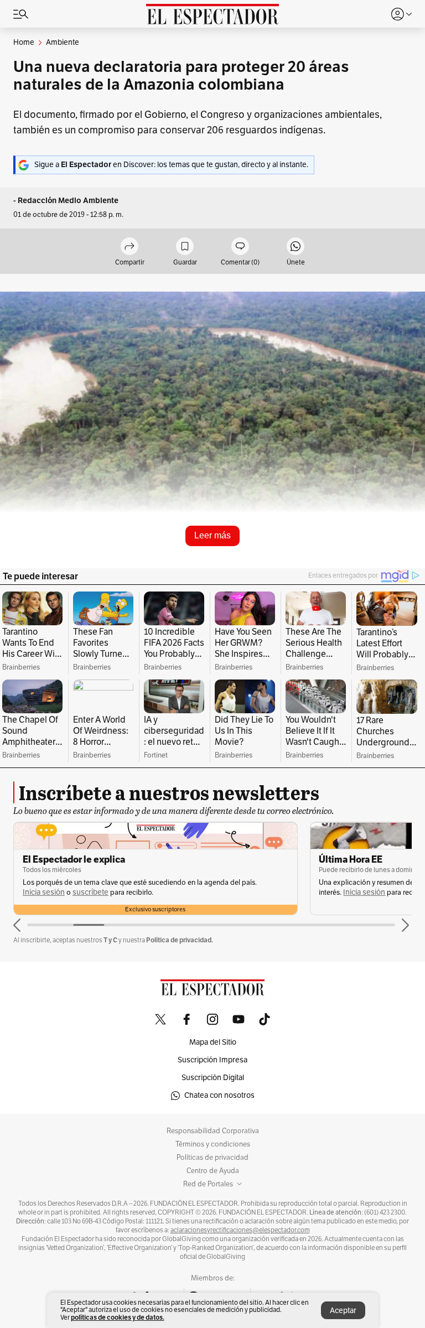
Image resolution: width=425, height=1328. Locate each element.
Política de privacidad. (179, 940)
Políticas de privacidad (212, 1157)
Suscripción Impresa (212, 1060)
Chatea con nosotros (219, 1095)
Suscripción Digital (213, 1077)
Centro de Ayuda (212, 1171)
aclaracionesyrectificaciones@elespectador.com (240, 1230)
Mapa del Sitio (212, 1042)
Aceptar (343, 1310)
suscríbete (387, 892)
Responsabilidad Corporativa (213, 1131)
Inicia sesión (68, 892)
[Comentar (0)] (240, 247)
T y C (110, 940)
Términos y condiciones (212, 1144)
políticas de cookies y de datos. (117, 1317)
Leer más (212, 535)
